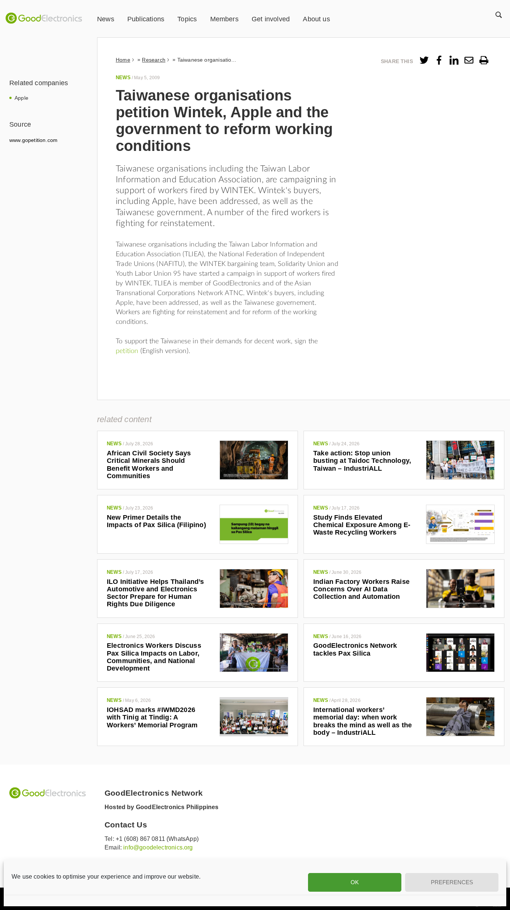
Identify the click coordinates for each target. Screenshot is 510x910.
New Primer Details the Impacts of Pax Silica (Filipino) (156, 521)
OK (355, 882)
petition (128, 351)
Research (153, 60)
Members (224, 19)
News (105, 19)
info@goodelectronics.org (158, 847)
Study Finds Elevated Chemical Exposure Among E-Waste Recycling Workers (362, 525)
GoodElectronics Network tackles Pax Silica (355, 649)
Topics (187, 19)
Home (123, 60)
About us (316, 19)
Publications (145, 19)
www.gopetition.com (33, 140)
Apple (21, 98)
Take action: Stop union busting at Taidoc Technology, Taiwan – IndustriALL (362, 460)
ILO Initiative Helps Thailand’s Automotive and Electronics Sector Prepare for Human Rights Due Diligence (155, 593)
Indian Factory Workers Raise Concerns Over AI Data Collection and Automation (361, 589)
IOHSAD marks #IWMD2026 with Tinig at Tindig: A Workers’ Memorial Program (152, 717)
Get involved (271, 19)
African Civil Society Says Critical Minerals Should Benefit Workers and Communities (149, 464)
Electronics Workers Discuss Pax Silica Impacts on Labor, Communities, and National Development (154, 657)
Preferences (452, 882)
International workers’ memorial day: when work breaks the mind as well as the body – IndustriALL (362, 721)
